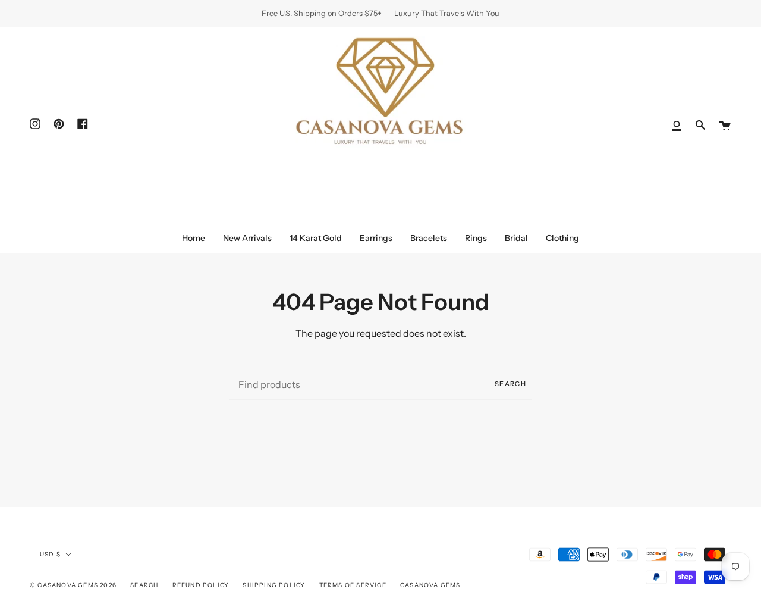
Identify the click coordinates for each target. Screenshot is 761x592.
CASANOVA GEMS (430, 585)
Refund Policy (200, 585)
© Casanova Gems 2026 (73, 585)
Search (510, 384)
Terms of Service (352, 585)
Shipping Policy (274, 585)
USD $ (50, 554)
